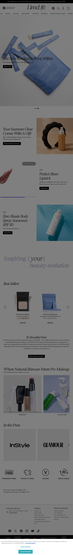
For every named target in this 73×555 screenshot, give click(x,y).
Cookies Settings (25, 546)
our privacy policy (30, 543)
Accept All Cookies (25, 551)
